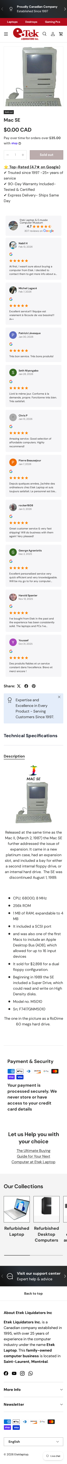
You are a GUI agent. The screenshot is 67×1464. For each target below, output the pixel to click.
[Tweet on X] (19, 686)
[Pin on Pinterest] (33, 686)
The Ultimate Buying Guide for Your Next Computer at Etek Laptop (33, 1156)
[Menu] (6, 34)
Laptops (12, 22)
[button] (61, 34)
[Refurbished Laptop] (17, 1209)
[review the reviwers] (10, 255)
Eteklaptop (21, 1454)
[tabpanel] (33, 900)
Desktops (31, 22)
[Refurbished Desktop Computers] (46, 1209)
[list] (33, 76)
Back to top (33, 1293)
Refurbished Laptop (16, 1231)
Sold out (46, 155)
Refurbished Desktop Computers (46, 1234)
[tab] (14, 756)
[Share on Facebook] (26, 686)
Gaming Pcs (52, 22)
